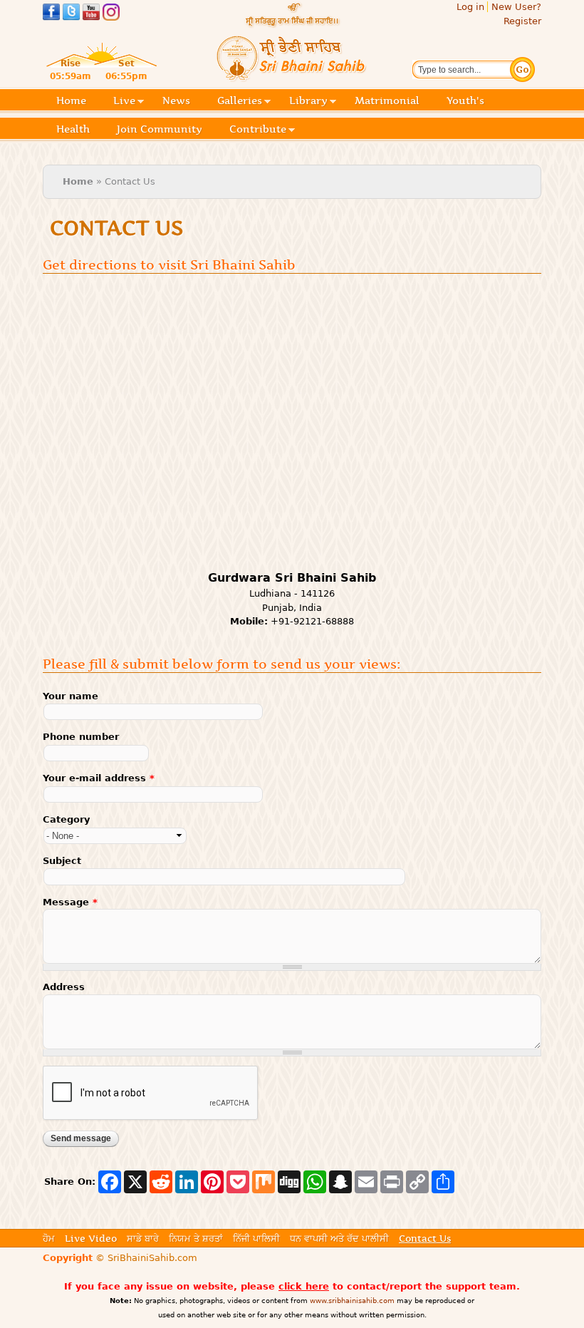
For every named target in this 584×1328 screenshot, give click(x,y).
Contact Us (425, 1238)
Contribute (257, 130)
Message (70, 902)
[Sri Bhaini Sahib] (292, 76)
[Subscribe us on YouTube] (91, 14)
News (176, 100)
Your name (70, 696)
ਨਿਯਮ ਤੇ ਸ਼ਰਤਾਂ (196, 1238)
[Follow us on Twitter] (71, 14)
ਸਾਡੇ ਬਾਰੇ (143, 1238)
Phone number (81, 736)
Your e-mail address (99, 778)
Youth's (465, 100)
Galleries (239, 101)
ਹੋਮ (49, 1238)
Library (308, 101)
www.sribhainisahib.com (352, 1300)
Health (73, 129)
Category (66, 819)
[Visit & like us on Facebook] (51, 14)
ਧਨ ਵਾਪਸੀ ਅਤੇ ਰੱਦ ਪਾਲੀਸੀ (339, 1238)
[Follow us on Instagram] (111, 14)
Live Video (91, 1238)
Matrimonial (387, 100)
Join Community (159, 129)
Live (124, 101)
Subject (62, 860)
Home (71, 100)
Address (64, 987)
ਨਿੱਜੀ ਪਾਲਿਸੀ (256, 1238)
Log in (470, 6)
